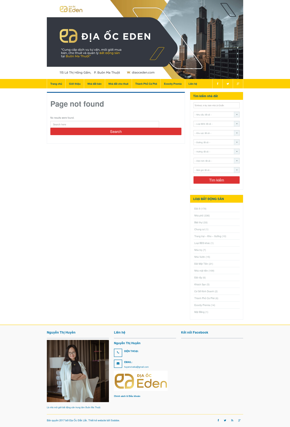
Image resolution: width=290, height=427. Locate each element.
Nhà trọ (198, 250)
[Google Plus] (238, 83)
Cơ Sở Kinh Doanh (204, 291)
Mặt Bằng (199, 312)
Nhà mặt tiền (201, 270)
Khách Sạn (200, 284)
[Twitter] (228, 83)
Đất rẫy (198, 277)
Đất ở (197, 208)
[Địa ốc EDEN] (145, 39)
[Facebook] (217, 83)
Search (116, 131)
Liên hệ (192, 84)
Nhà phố (198, 215)
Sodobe (115, 420)
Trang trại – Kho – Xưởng (207, 236)
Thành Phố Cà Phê (146, 84)
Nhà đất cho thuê (118, 84)
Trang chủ (56, 84)
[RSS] (232, 420)
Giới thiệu (75, 84)
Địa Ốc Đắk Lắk (78, 420)
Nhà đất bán (94, 84)
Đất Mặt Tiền (201, 263)
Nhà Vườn (199, 256)
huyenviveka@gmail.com (136, 366)
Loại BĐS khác (202, 243)
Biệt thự (198, 222)
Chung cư (199, 229)
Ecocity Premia (173, 84)
